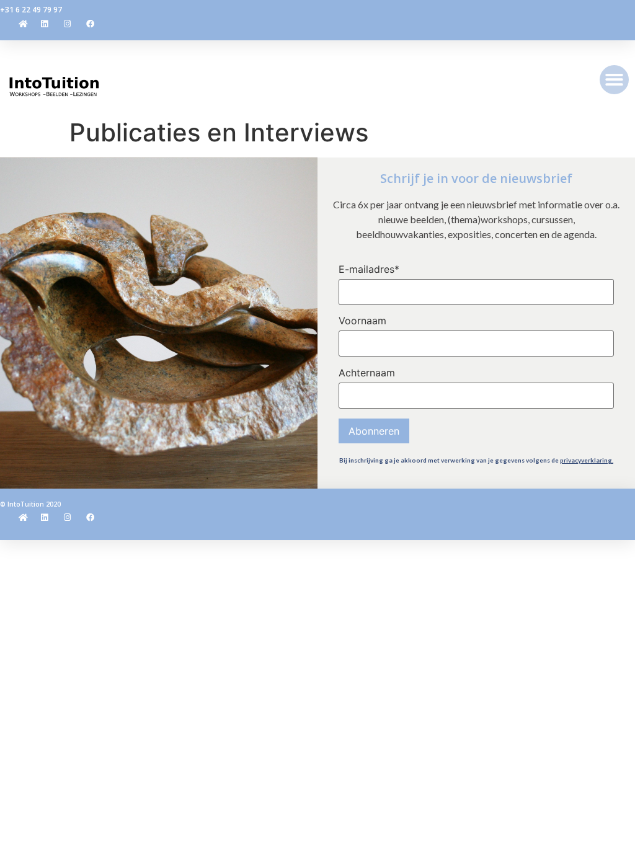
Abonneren (374, 431)
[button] (614, 79)
